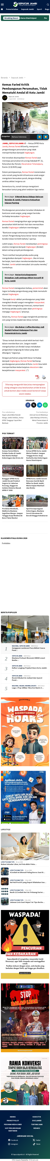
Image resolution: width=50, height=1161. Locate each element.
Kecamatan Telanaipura (32, 164)
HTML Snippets (16, 1160)
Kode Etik (37, 1117)
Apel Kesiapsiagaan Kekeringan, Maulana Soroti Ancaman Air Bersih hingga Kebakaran (37, 512)
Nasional (15, 646)
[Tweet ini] (33, 405)
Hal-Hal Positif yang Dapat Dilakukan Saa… (28, 882)
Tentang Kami (37, 1124)
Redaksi (36, 1128)
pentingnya (42, 243)
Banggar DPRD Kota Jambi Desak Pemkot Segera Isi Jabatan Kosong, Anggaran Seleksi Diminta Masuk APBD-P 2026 (11, 484)
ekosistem (34, 367)
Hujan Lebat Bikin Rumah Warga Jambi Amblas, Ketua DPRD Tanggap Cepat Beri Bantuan (12, 417)
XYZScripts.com (33, 1160)
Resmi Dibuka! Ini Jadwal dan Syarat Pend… (27, 679)
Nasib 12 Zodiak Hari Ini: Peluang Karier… (27, 892)
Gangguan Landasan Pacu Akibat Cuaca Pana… (28, 649)
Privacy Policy (13, 1120)
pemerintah (38, 288)
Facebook (14, 1140)
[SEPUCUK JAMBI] (25, 4)
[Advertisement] (25, 47)
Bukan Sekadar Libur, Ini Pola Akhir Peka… (19, 864)
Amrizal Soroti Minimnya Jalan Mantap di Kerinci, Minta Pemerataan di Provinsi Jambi (39, 417)
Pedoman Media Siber (13, 1124)
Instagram (14, 1144)
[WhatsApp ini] (45, 405)
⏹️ (46, 137)
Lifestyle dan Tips (7, 862)
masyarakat (39, 302)
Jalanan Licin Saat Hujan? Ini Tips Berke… (27, 902)
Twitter (38, 1140)
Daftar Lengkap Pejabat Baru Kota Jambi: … (29, 669)
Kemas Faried (14, 146)
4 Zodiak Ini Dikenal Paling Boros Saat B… (27, 872)
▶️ (39, 137)
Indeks (13, 1117)
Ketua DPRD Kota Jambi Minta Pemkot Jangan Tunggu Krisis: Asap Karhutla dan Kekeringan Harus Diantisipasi (36, 455)
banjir (13, 299)
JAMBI (5, 143)
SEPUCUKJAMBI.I (17, 143)
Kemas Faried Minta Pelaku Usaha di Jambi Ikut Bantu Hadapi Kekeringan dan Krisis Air (12, 454)
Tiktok (38, 1144)
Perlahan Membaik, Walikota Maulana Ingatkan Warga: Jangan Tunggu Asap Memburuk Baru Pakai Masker (12, 513)
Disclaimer (36, 1120)
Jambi (5, 146)
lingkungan (29, 152)
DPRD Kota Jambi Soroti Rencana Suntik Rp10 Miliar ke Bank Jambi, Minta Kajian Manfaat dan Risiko (36, 483)
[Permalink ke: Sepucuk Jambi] (4, 97)
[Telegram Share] (39, 405)
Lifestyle (5, 829)
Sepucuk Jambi (24, 646)
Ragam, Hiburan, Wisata (27, 686)
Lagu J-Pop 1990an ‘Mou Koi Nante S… (28, 688)
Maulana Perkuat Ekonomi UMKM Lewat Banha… (28, 659)
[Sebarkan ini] (28, 405)
